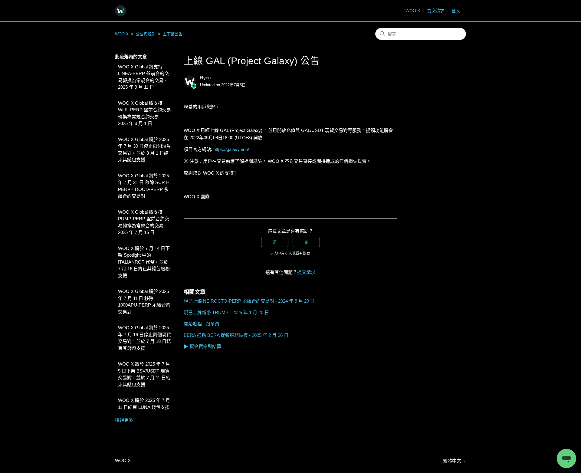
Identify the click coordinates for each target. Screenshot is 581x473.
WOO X (412, 10)
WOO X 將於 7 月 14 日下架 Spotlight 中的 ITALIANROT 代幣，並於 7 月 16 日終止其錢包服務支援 (144, 262)
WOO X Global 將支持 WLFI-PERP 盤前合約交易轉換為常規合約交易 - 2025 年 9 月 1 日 (144, 113)
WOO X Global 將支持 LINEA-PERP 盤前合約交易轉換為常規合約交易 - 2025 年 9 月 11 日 (143, 77)
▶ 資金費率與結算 (202, 346)
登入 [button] (455, 10)
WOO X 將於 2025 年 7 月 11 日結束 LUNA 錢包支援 (144, 404)
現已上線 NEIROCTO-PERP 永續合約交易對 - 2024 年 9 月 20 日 (249, 301)
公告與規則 (146, 34)
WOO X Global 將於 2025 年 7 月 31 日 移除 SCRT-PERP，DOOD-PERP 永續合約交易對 (143, 186)
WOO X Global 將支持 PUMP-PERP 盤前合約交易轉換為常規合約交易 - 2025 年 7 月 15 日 (143, 222)
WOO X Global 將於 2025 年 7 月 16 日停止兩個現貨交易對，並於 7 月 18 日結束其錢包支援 (144, 338)
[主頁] (120, 10)
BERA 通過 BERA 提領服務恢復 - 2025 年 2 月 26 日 (236, 335)
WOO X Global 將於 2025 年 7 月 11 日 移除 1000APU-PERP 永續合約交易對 (144, 301)
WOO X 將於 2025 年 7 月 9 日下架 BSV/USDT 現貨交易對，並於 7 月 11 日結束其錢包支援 (144, 374)
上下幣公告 (172, 34)
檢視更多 (124, 419)
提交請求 (435, 10)
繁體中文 (452, 460)
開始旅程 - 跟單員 (201, 323)
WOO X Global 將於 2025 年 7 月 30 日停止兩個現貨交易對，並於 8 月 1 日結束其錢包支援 (144, 150)
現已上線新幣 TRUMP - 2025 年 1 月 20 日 (226, 312)
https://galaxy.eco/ (231, 149)
